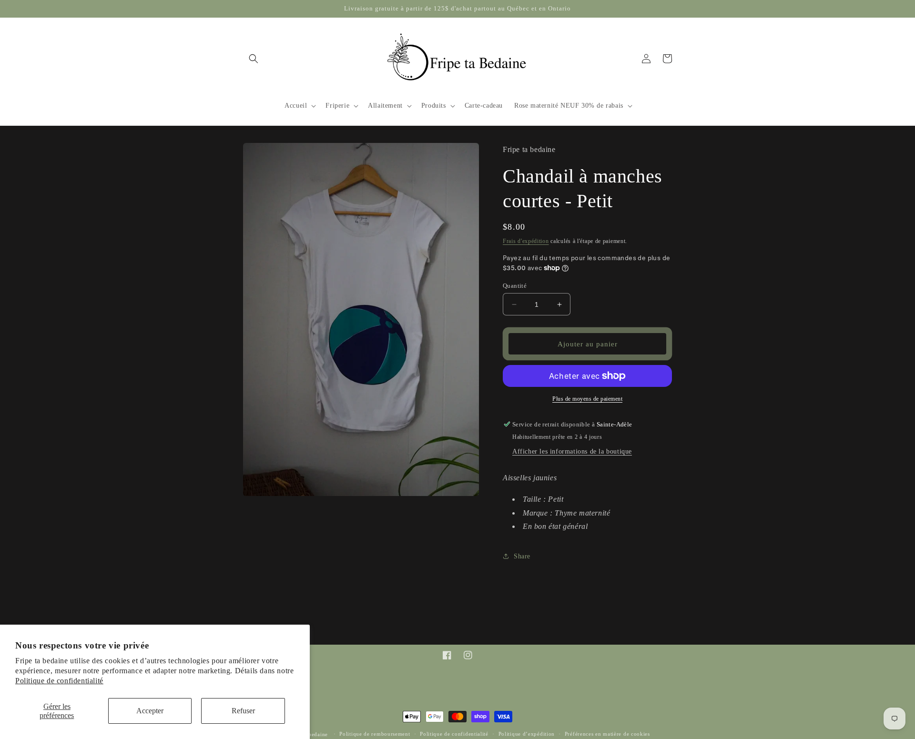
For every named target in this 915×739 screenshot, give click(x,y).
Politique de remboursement (374, 734)
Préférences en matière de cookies (607, 734)
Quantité (515, 285)
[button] (253, 58)
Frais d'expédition (526, 241)
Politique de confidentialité (59, 681)
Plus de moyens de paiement (587, 398)
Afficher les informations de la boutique (572, 451)
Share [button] (522, 556)
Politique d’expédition (526, 734)
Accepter (149, 711)
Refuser (243, 711)
